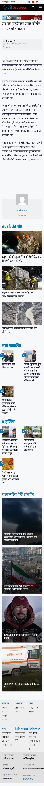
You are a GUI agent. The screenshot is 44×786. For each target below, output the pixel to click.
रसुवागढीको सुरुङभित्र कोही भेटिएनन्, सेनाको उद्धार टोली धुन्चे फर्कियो (9, 406)
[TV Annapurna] (14, 7)
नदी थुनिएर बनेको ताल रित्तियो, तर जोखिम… (19, 330)
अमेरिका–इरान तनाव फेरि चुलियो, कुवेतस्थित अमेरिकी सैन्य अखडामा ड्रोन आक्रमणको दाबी (20, 537)
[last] (22, 18)
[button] (33, 7)
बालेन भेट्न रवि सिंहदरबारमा (8, 366)
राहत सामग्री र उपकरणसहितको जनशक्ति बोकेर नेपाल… (18, 294)
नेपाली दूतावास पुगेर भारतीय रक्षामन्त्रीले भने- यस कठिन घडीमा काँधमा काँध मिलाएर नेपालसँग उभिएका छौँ (32, 372)
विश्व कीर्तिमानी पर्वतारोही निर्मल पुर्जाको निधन (21, 636)
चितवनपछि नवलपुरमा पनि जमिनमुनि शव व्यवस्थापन (30, 445)
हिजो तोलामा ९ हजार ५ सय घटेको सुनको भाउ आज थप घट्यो (10, 478)
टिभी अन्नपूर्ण (10, 41)
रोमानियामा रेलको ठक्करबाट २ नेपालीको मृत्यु (22, 685)
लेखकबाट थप (22, 215)
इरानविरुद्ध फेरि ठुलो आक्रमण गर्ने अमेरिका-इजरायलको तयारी (18, 587)
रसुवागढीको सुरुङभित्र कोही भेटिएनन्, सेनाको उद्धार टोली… (21, 259)
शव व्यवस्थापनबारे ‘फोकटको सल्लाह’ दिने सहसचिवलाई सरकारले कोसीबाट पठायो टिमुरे (10, 446)
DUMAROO (28, 779)
